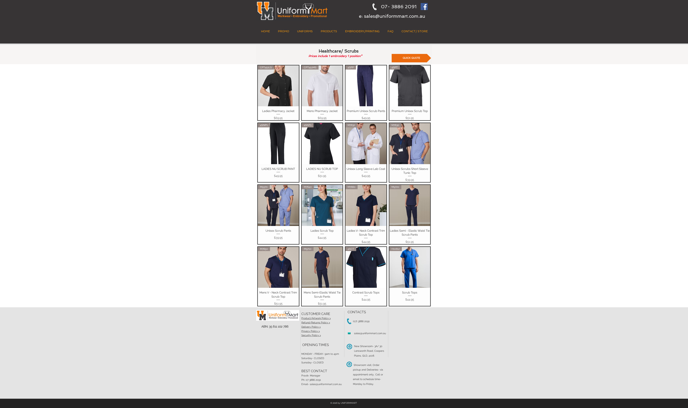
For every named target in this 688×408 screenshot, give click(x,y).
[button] (329, 31)
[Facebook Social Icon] (424, 6)
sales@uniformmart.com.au (394, 16)
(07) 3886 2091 (361, 321)
